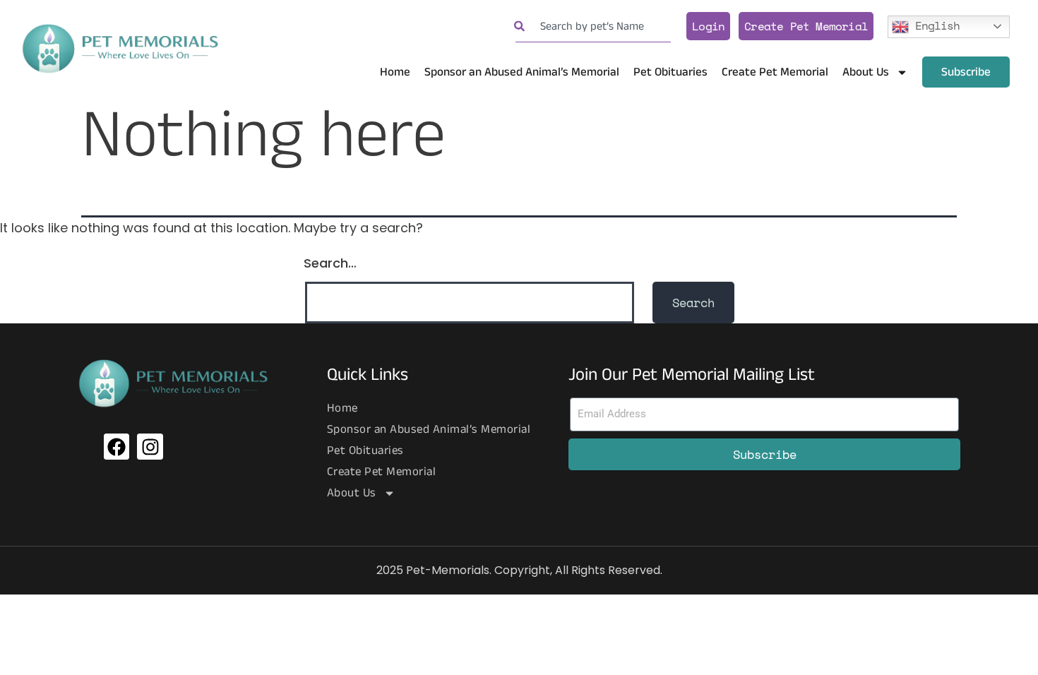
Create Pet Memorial (806, 26)
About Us (865, 72)
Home (395, 72)
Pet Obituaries (670, 72)
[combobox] (593, 26)
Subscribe (966, 72)
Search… (330, 263)
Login (708, 26)
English (934, 24)
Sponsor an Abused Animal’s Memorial (521, 72)
